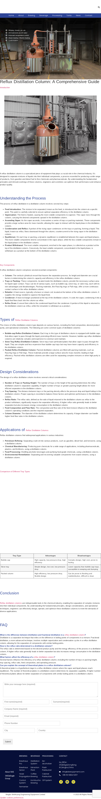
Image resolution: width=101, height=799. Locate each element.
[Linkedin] (67, 782)
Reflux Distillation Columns (26, 320)
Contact (88, 15)
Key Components (7, 265)
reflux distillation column (75, 635)
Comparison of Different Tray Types (15, 471)
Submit (8, 742)
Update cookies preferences (12, 798)
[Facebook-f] (61, 782)
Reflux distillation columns (11, 603)
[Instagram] (73, 782)
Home (11, 15)
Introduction (5, 87)
